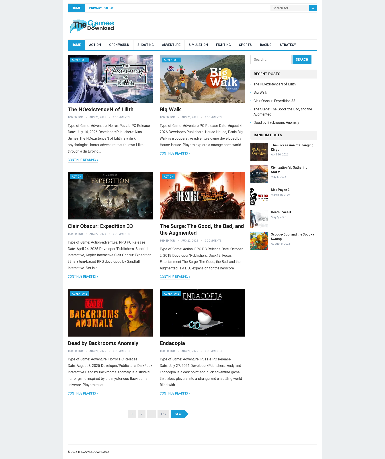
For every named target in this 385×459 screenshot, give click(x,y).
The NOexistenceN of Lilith (100, 109)
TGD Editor (75, 117)
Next (179, 414)
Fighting (223, 45)
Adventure (171, 45)
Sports (245, 45)
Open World (119, 45)
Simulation (198, 45)
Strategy (288, 45)
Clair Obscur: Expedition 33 (100, 226)
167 (163, 414)
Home (76, 8)
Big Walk (170, 109)
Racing (266, 45)
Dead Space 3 (281, 212)
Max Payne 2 (280, 190)
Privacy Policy (101, 8)
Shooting (145, 45)
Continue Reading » (83, 160)
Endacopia (172, 343)
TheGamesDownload (93, 451)
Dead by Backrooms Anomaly (103, 343)
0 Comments (121, 117)
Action (95, 45)
